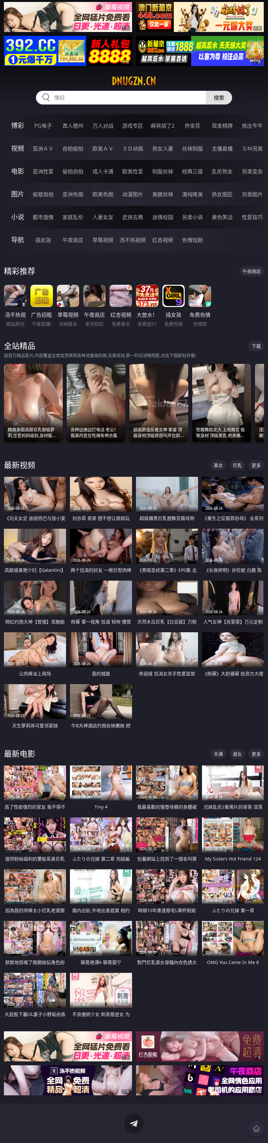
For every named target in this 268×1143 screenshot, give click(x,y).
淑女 (237, 754)
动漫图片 (132, 194)
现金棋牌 (222, 125)
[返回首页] (256, 1128)
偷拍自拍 (72, 171)
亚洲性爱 (43, 171)
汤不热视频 (133, 240)
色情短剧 (192, 240)
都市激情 (43, 217)
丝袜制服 (192, 148)
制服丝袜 (162, 171)
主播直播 (222, 148)
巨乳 (237, 465)
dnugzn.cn (134, 81)
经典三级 (192, 171)
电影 (17, 171)
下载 (256, 346)
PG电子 (43, 125)
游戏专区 (132, 125)
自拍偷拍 (72, 148)
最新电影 (19, 753)
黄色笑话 (222, 217)
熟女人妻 (162, 148)
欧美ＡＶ (102, 148)
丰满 (218, 754)
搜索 (219, 97)
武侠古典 (132, 217)
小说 (17, 217)
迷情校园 (162, 217)
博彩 (17, 125)
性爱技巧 (252, 217)
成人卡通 (102, 171)
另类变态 (252, 171)
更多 (256, 465)
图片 (17, 194)
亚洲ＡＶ (43, 148)
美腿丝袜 (162, 194)
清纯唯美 (192, 194)
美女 (218, 465)
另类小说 (192, 217)
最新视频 (19, 464)
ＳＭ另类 (252, 148)
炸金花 (192, 125)
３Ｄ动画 (132, 148)
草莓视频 (102, 240)
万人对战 (102, 125)
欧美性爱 (132, 171)
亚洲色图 (72, 194)
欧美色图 (102, 194)
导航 (17, 239)
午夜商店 (72, 240)
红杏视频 (162, 240)
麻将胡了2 (163, 125)
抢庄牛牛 (252, 125)
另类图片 (252, 194)
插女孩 (43, 240)
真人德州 (72, 125)
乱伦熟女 (222, 171)
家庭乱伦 (72, 217)
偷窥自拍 (43, 194)
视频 (17, 148)
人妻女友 (102, 217)
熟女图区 (222, 194)
